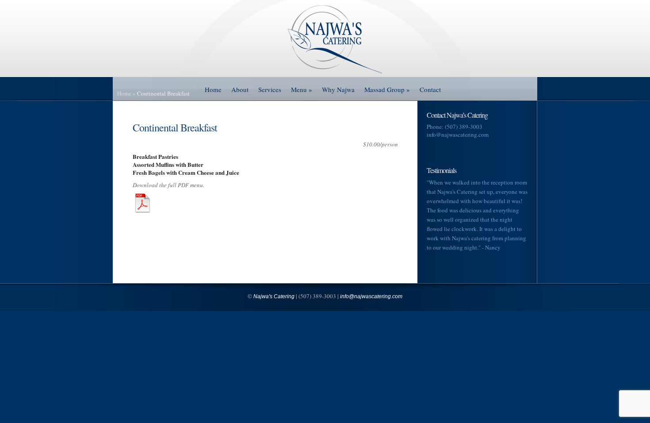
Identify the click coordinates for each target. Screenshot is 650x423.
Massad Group (387, 89)
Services (269, 89)
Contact (430, 89)
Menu (301, 89)
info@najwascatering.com (458, 134)
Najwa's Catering (273, 296)
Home (213, 89)
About (240, 89)
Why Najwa (338, 89)
